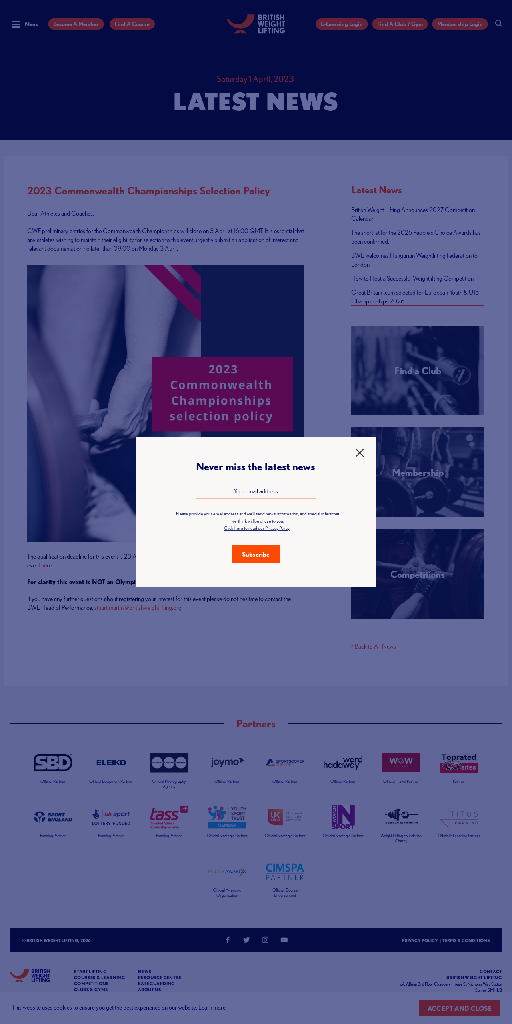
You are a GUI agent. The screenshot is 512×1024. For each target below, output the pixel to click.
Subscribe (256, 553)
